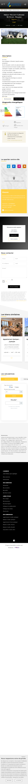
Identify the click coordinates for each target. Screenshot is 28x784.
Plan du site (6, 511)
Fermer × (24, 756)
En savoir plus (8, 777)
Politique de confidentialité (9, 506)
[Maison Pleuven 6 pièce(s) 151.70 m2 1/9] (14, 36)
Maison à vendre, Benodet (9, 527)
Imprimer (18, 122)
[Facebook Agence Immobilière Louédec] (14, 541)
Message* (4, 268)
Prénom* (4, 258)
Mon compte (6, 498)
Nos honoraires (7, 99)
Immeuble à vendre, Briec (9, 529)
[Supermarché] (24, 166)
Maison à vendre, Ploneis (8, 524)
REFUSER (9, 780)
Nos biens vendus (7, 492)
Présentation (6, 479)
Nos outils (5, 490)
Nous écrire (14, 235)
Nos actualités (6, 487)
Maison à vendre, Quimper (9, 519)
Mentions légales (7, 503)
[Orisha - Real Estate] (17, 547)
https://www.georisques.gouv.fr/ (14, 140)
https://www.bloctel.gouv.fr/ (21, 300)
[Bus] (8, 166)
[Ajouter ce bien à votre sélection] (3, 122)
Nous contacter (18, 99)
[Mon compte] (2, 4)
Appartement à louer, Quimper (10, 522)
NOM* (16, 258)
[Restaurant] (19, 166)
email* (16, 263)
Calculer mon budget (18, 126)
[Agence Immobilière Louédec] (14, 4)
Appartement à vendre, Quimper (10, 517)
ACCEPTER (18, 780)
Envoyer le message (14, 286)
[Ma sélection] (4, 4)
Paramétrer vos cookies (18, 777)
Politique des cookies (8, 508)
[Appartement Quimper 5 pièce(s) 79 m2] (11, 327)
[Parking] (13, 166)
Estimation (5, 485)
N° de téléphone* (5, 263)
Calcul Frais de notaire (9, 379)
